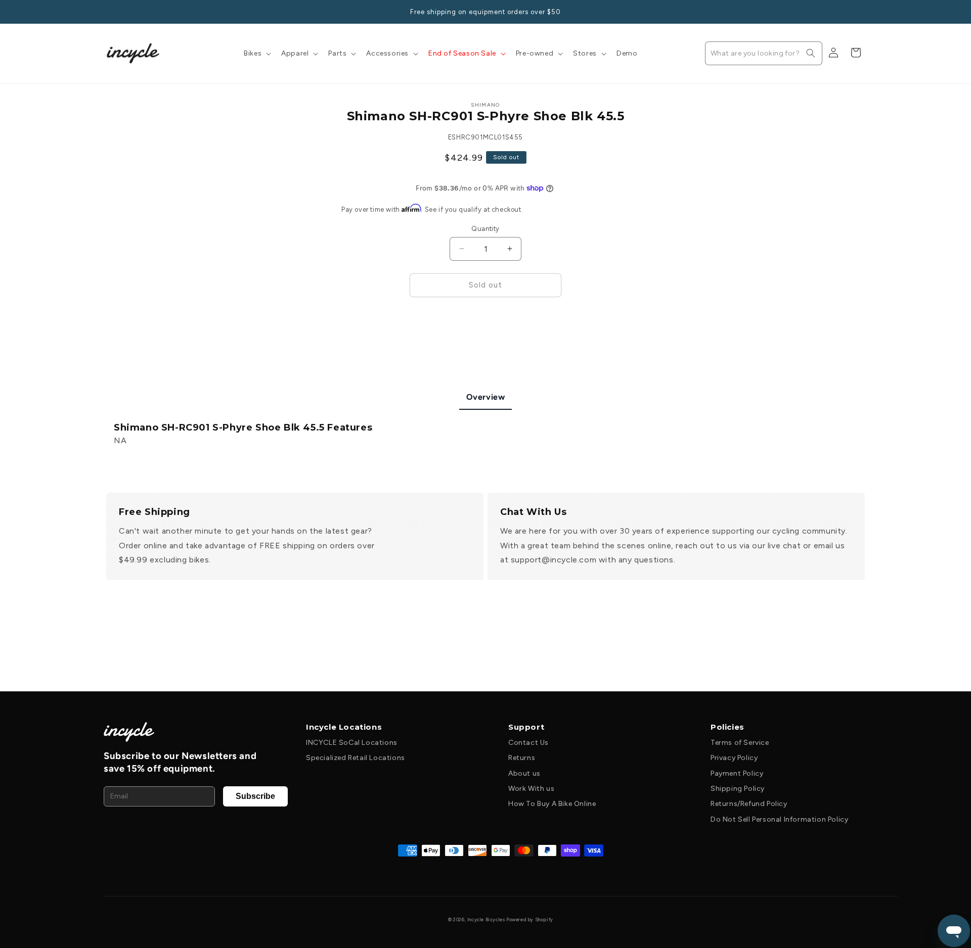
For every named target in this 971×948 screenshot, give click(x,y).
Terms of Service (740, 742)
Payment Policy (737, 773)
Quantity (485, 228)
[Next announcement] (861, 11)
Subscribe (255, 796)
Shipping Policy (738, 788)
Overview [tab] (485, 397)
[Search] (811, 53)
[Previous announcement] (110, 11)
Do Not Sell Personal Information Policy (779, 819)
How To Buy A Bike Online (552, 803)
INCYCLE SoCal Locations (352, 742)
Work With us (531, 788)
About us (524, 773)
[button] (256, 53)
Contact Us (528, 742)
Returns (521, 757)
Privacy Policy (734, 757)
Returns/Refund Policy (749, 803)
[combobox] (763, 53)
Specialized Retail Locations (355, 757)
